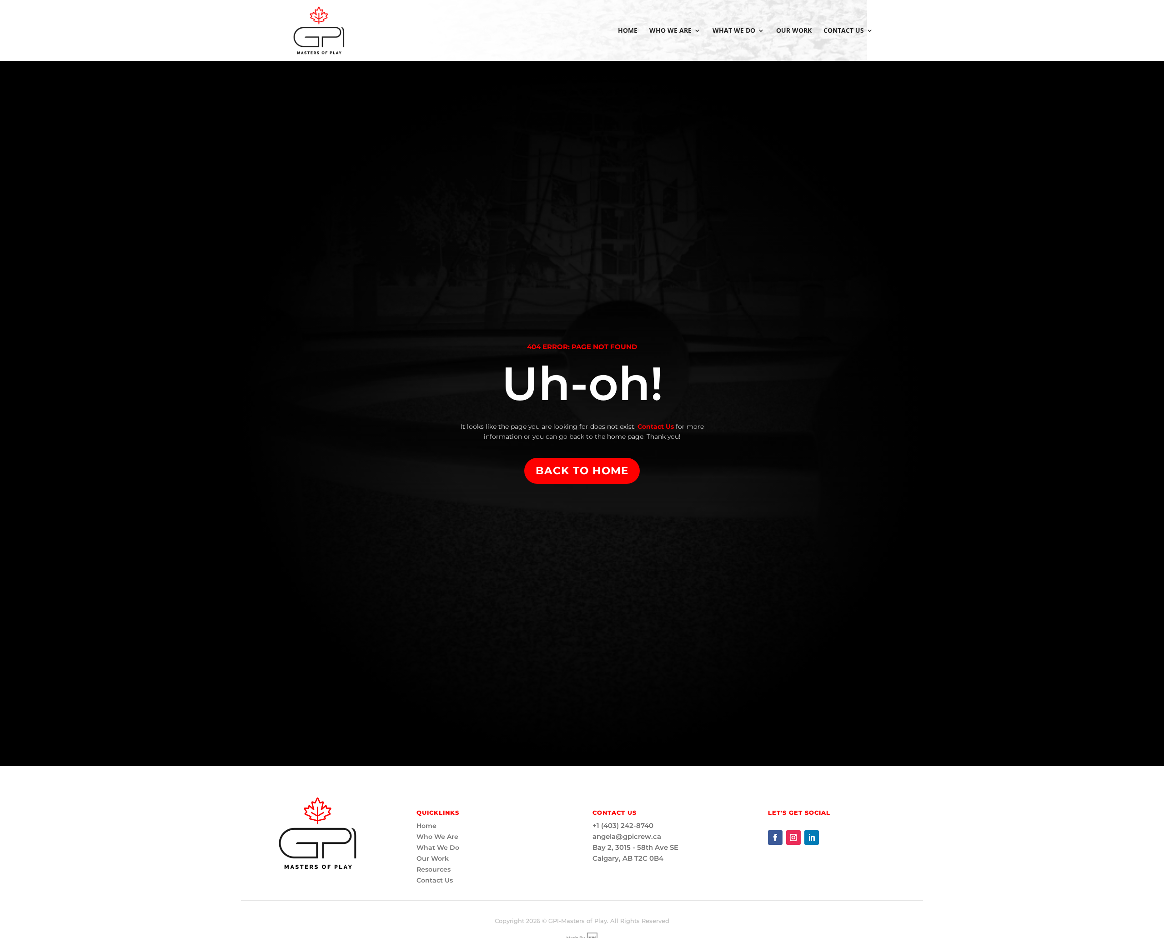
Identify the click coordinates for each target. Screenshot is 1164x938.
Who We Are (670, 31)
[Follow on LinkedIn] (811, 837)
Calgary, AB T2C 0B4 (627, 858)
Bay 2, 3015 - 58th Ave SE (635, 847)
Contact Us (843, 31)
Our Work (794, 31)
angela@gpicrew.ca (626, 836)
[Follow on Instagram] (793, 837)
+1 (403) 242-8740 (622, 825)
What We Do (733, 31)
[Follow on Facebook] (775, 837)
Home (627, 31)
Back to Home (582, 470)
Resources (433, 869)
